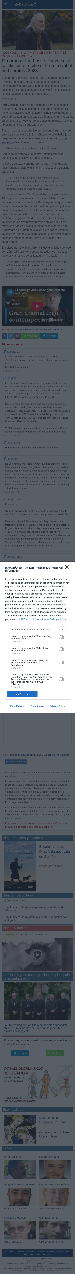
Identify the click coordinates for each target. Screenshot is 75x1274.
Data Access (37, 706)
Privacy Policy (57, 706)
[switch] (61, 637)
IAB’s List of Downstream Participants (41, 619)
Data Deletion (17, 706)
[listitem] (37, 629)
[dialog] (37, 637)
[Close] (68, 568)
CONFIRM (22, 694)
